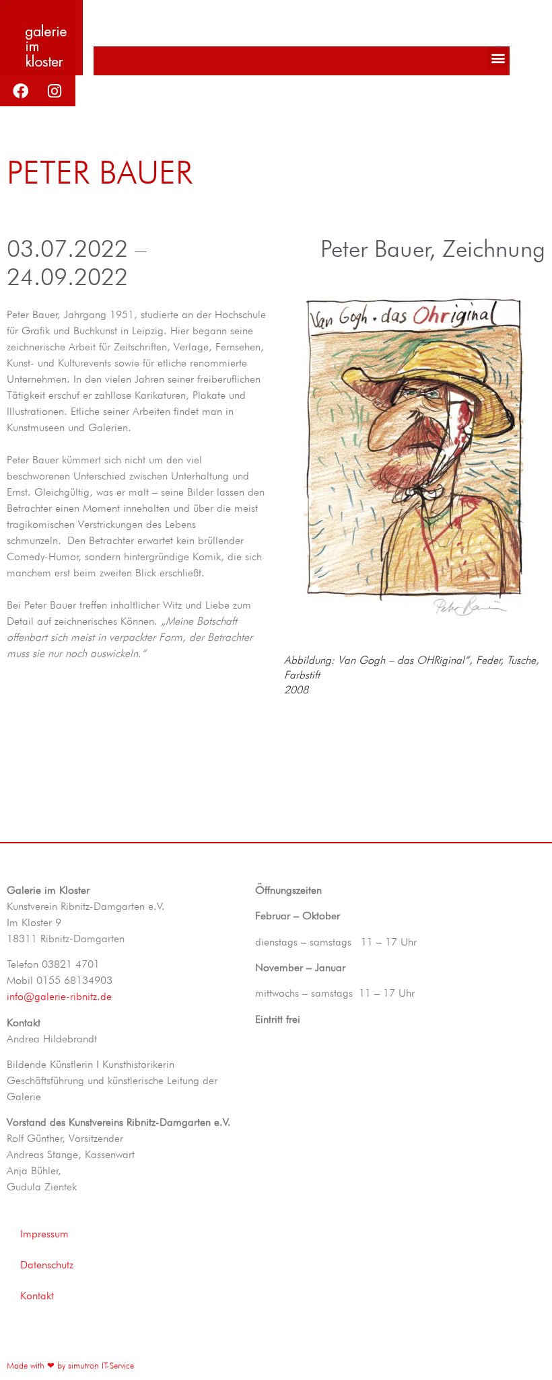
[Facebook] (20, 90)
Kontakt (37, 1295)
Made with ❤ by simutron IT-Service (70, 1365)
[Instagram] (54, 90)
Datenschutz (46, 1264)
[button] (498, 57)
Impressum (44, 1233)
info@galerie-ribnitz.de (59, 996)
